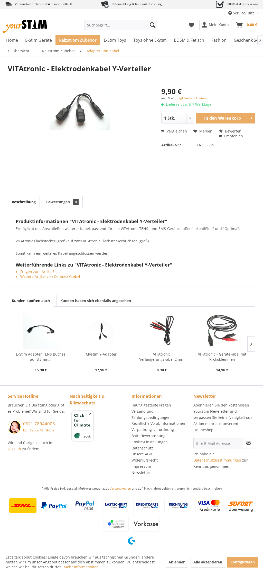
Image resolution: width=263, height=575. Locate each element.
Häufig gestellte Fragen (151, 405)
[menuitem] (121, 25)
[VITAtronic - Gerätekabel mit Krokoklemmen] (222, 331)
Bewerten (232, 131)
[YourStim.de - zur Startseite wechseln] (25, 26)
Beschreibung (24, 201)
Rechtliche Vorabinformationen (158, 423)
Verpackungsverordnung (153, 429)
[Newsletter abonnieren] (249, 443)
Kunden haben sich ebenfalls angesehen (95, 300)
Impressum (141, 466)
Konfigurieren (242, 562)
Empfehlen (233, 136)
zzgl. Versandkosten (191, 98)
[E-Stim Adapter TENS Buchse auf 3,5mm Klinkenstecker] (40, 331)
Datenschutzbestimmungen (217, 460)
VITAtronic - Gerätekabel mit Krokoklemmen (222, 357)
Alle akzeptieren (207, 562)
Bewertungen (61, 201)
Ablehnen (176, 562)
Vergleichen (176, 131)
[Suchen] (152, 25)
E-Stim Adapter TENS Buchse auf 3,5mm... (40, 357)
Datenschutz (142, 448)
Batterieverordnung (148, 435)
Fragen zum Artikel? (36, 271)
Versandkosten (120, 488)
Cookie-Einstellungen (150, 441)
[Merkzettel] (191, 25)
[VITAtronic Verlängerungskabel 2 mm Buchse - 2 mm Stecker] (161, 331)
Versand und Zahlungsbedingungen (151, 414)
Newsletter (141, 472)
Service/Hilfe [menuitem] (244, 13)
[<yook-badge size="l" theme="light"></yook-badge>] (99, 427)
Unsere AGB (142, 454)
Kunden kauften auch (31, 300)
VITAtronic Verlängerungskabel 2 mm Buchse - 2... (161, 357)
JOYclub (14, 448)
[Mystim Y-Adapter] (101, 331)
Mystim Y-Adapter (101, 354)
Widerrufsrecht (145, 460)
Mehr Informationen (81, 566)
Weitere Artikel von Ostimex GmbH (49, 276)
